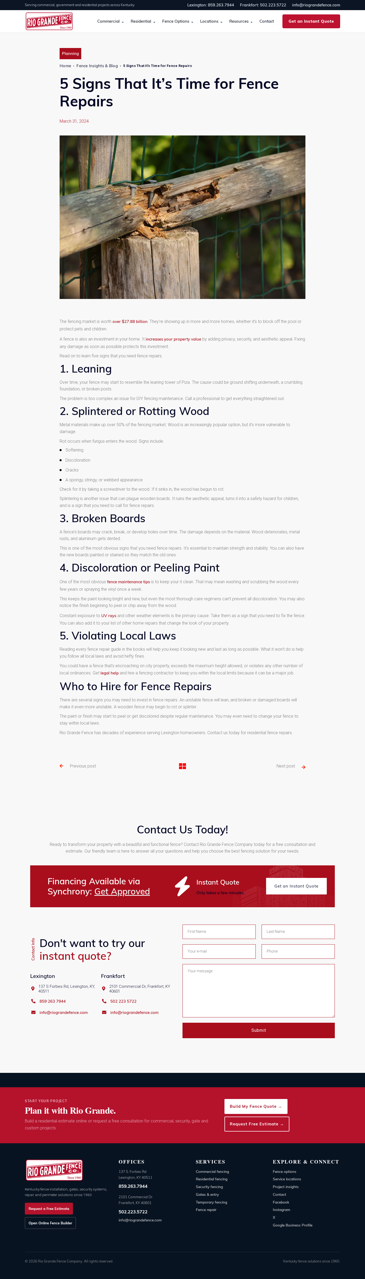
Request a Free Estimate (49, 1208)
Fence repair (206, 1209)
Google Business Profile (292, 1225)
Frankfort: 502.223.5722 (263, 4)
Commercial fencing (212, 1171)
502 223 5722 (123, 1001)
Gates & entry (207, 1194)
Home (65, 65)
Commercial (108, 21)
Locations (209, 21)
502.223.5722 (133, 1211)
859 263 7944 (53, 1001)
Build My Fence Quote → (256, 1106)
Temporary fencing (211, 1202)
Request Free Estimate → (257, 1123)
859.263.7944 (133, 1186)
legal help (109, 673)
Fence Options (175, 21)
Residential (141, 21)
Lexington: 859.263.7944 (210, 4)
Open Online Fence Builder (50, 1223)
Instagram (281, 1209)
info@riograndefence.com (316, 4)
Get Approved (122, 891)
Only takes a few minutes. (220, 892)
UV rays (108, 615)
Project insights (286, 1186)
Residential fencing (211, 1179)
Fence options (284, 1171)
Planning (70, 53)
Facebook (281, 1202)
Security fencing (209, 1186)
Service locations (287, 1179)
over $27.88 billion (129, 321)
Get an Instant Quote (311, 21)
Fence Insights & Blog (97, 65)
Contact (266, 21)
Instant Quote (217, 882)
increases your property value (173, 339)
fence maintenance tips (128, 581)
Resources (238, 21)
